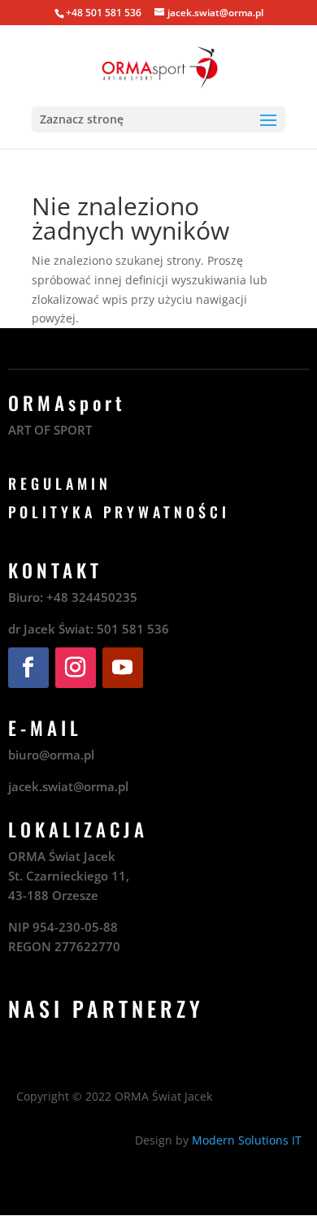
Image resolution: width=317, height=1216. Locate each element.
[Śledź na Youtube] (122, 667)
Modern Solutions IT (247, 1140)
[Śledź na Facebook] (28, 667)
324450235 (104, 597)
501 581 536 (133, 629)
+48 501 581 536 (103, 12)
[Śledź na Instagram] (75, 667)
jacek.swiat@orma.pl (68, 786)
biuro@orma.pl (51, 754)
